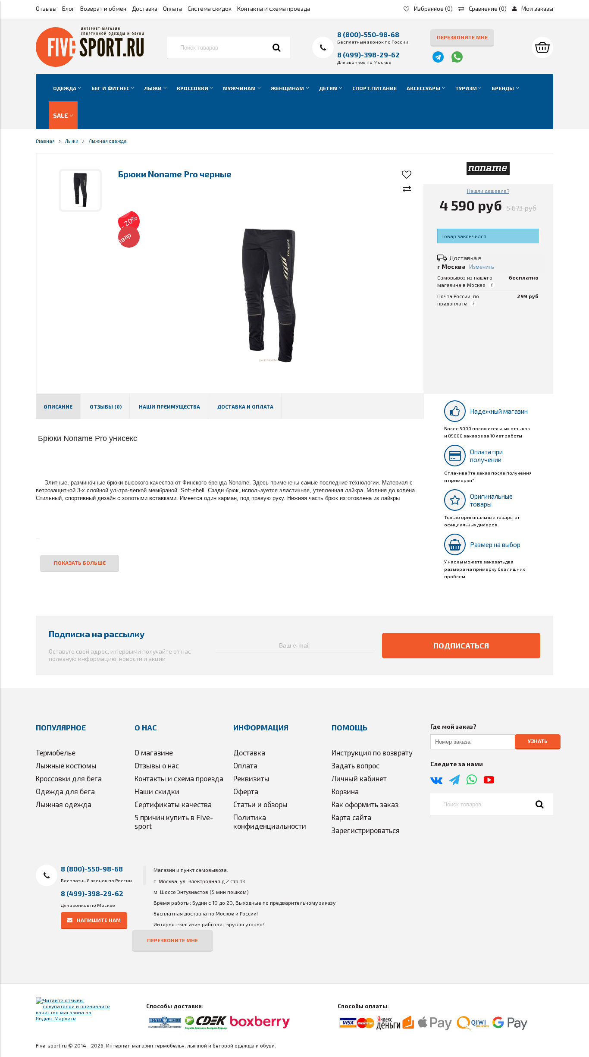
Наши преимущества (169, 406)
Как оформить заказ (365, 804)
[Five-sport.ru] (90, 65)
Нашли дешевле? (488, 191)
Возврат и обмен (103, 8)
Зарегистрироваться (366, 830)
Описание (58, 406)
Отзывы (46, 8)
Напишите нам (99, 920)
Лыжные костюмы (66, 765)
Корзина (345, 791)
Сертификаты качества (173, 804)
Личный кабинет (359, 778)
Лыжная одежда (63, 804)
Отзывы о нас (157, 765)
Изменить (481, 267)
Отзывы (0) (106, 406)
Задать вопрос (355, 765)
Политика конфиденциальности (269, 821)
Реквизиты (251, 778)
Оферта (245, 791)
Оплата (172, 8)
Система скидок (210, 8)
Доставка (144, 8)
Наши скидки (157, 791)
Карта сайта (351, 817)
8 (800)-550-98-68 (368, 34)
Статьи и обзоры (260, 804)
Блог (68, 8)
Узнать (538, 741)
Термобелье (55, 752)
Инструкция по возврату (372, 752)
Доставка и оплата (245, 406)
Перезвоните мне (462, 37)
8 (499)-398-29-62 (368, 54)
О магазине (154, 752)
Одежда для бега (65, 791)
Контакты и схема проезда (273, 8)
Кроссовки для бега (69, 778)
